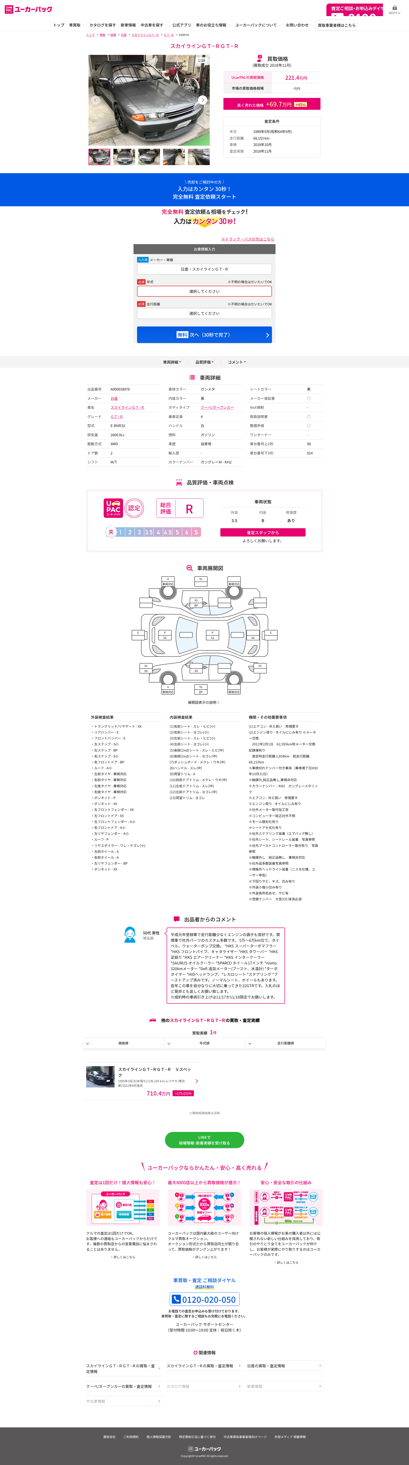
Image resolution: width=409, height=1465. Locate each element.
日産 (114, 398)
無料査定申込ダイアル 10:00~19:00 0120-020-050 (354, 10)
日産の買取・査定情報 (266, 1365)
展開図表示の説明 (202, 702)
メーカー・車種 (161, 259)
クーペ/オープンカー (217, 407)
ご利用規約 (131, 1436)
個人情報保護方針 (159, 1436)
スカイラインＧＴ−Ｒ (127, 407)
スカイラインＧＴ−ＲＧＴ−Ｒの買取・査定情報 (120, 1368)
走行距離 (153, 304)
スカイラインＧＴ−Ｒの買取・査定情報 (200, 1365)
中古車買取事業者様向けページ (245, 1436)
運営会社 (109, 1436)
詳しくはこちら (124, 1257)
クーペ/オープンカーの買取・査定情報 (119, 1386)
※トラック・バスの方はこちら (247, 239)
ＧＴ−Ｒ (117, 416)
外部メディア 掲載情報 (290, 1436)
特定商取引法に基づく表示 (197, 1436)
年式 (150, 281)
